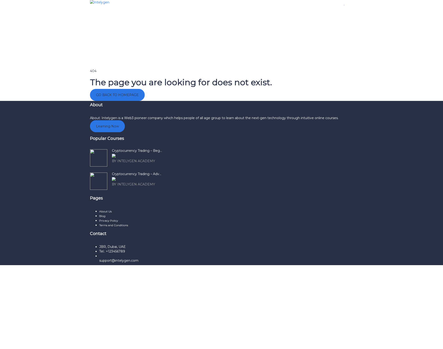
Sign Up (28, 342)
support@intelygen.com (118, 260)
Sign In (41, 342)
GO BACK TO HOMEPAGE (117, 95)
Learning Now (107, 126)
